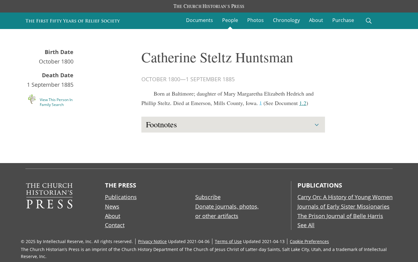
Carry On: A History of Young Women (345, 197)
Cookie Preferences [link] (309, 241)
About (316, 20)
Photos (255, 20)
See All (306, 225)
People (230, 20)
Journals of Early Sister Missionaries (343, 206)
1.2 (302, 103)
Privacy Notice (152, 241)
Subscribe (208, 197)
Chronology (286, 20)
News (112, 206)
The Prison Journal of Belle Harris (340, 216)
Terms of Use (228, 241)
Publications (121, 197)
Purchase (343, 20)
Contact (115, 225)
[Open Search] (368, 21)
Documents (199, 20)
